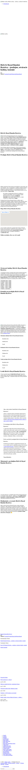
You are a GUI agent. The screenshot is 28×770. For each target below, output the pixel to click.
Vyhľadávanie (6, 3)
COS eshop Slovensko (7, 755)
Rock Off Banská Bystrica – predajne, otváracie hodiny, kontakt (14, 645)
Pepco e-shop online (7, 749)
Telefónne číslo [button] (5, 341)
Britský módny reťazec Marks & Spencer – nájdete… (11, 697)
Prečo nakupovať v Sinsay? (6, 679)
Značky (4, 735)
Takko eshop (5, 744)
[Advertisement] (14, 19)
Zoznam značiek (4, 763)
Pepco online (5, 740)
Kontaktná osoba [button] (5, 338)
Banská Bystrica (6, 333)
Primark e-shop (6, 752)
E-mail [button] (3, 344)
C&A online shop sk (7, 750)
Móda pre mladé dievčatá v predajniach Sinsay (10, 684)
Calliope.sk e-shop (7, 745)
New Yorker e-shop (7, 754)
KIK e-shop (5, 742)
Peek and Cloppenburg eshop (9, 743)
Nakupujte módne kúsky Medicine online (9, 688)
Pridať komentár (4, 647)
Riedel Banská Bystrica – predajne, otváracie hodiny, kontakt (13, 640)
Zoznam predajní (11, 763)
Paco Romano (6, 751)
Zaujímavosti (5, 738)
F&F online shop (6, 741)
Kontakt (6, 764)
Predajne (5, 737)
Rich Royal (9, 634)
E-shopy (5, 736)
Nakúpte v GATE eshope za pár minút (8, 692)
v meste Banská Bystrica (9, 446)
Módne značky (7, 761)
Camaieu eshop (6, 748)
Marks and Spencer (7, 747)
